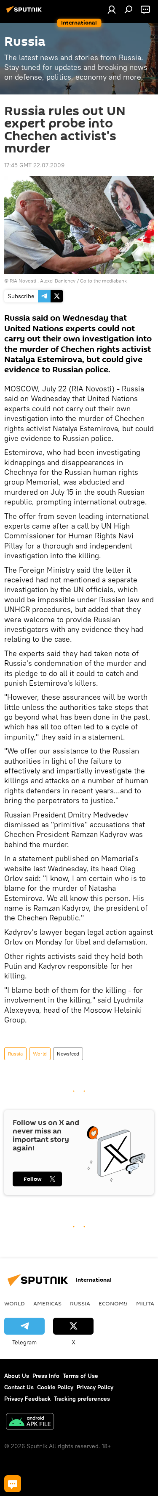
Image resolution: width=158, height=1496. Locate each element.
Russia (15, 1053)
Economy (113, 1303)
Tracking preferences (82, 1398)
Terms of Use (80, 1376)
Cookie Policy (55, 1387)
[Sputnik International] (25, 13)
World (40, 1053)
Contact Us (19, 1387)
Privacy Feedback (27, 1398)
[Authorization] (111, 9)
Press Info (45, 1376)
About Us (16, 1376)
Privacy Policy (95, 1387)
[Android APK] (30, 1422)
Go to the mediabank (103, 280)
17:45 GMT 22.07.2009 (34, 165)
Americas (47, 1303)
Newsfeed (68, 1053)
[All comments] (12, 1483)
